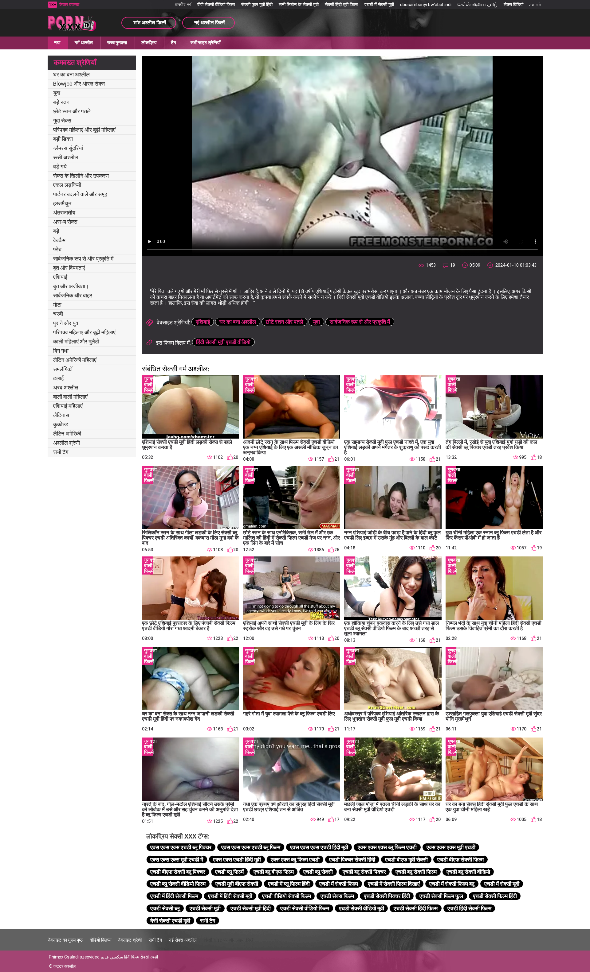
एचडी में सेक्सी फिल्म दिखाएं (394, 884)
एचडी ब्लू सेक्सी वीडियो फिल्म (178, 884)
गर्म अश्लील (84, 42)
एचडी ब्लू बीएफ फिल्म (274, 872)
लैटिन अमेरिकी (67, 433)
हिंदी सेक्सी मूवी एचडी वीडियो (223, 342)
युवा (56, 93)
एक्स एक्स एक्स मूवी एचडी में (176, 859)
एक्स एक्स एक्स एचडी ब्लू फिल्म (250, 847)
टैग (173, 42)
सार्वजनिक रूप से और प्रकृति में (83, 258)
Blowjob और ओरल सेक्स (79, 83)
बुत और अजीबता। (71, 286)
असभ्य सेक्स (65, 222)
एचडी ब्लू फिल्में (229, 872)
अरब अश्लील (65, 387)
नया (57, 42)
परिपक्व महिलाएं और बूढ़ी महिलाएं (84, 129)
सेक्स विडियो (513, 4)
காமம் (535, 4)
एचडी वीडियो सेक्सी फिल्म (286, 896)
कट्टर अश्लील (64, 966)
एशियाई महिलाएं (68, 406)
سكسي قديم (111, 957)
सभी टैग (60, 452)
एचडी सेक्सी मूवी (205, 908)
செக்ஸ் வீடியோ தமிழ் (478, 4)
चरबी (58, 314)
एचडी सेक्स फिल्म (337, 896)
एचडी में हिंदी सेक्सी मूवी (230, 896)
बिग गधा (61, 350)
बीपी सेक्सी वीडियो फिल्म (216, 4)
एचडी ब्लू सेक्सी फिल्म (416, 872)
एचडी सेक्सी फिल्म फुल (441, 896)
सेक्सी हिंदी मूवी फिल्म (341, 4)
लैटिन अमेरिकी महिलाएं (74, 360)
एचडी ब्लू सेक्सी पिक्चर (364, 872)
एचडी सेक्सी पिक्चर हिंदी (387, 896)
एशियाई (60, 277)
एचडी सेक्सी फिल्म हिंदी (495, 896)
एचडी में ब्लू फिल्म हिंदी (289, 884)
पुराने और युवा (66, 323)
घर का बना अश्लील (71, 74)
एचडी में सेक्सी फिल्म (338, 884)
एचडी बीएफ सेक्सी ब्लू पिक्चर (177, 872)
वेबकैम (59, 240)
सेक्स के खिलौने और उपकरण (81, 175)
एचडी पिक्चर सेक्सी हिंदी (352, 859)
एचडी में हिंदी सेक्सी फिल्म (174, 896)
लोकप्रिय (148, 42)
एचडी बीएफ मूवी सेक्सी (406, 859)
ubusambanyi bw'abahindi (425, 4)
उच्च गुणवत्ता (117, 42)
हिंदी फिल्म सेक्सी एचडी (141, 957)
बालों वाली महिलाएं (70, 396)
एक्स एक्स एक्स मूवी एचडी (451, 847)
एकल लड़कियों (67, 185)
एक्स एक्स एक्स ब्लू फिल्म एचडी (387, 847)
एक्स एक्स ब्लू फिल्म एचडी (295, 859)
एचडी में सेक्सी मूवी (379, 4)
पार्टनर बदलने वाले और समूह (80, 194)
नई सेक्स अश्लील (183, 940)
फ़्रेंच (57, 249)
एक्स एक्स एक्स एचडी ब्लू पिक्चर (180, 847)
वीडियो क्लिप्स (101, 940)
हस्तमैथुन (62, 203)
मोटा (57, 304)
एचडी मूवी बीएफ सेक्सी (236, 884)
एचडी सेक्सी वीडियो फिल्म (304, 908)
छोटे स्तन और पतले (72, 111)
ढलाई (58, 378)
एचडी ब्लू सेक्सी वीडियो (468, 872)
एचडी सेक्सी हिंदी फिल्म (416, 908)
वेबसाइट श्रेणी (130, 940)
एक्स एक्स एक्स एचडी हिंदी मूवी (319, 847)
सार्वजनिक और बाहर (72, 295)
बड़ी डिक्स (63, 139)
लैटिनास (61, 415)
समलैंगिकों (63, 369)
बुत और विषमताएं (69, 268)
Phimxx (56, 957)
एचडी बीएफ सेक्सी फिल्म (460, 859)
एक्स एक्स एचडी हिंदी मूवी (237, 859)
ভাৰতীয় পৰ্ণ (183, 4)
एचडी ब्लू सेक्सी (318, 872)
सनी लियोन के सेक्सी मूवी (299, 4)
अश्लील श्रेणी (66, 443)
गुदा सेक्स (62, 120)
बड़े (56, 231)
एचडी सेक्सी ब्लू (165, 908)
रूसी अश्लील (65, 157)
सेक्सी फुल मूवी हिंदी (257, 4)
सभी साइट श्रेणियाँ (205, 42)
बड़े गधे (60, 166)
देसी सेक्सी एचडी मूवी (170, 920)
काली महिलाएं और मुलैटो (76, 341)
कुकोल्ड (60, 424)
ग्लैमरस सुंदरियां (68, 148)
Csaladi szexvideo (82, 957)
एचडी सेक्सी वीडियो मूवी (361, 908)
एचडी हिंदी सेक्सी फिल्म (469, 908)
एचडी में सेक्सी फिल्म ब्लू (451, 884)
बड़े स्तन (61, 102)
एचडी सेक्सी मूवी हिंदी (250, 908)
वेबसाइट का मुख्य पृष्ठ (65, 940)
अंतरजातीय (64, 212)
